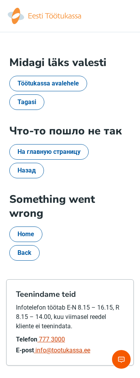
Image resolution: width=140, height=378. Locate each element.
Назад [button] (27, 170)
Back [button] (25, 252)
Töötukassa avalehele (48, 83)
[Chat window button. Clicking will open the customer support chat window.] (121, 359)
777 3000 (51, 339)
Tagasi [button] (27, 102)
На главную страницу (49, 151)
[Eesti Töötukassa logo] (45, 16)
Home (26, 234)
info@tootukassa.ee (62, 350)
